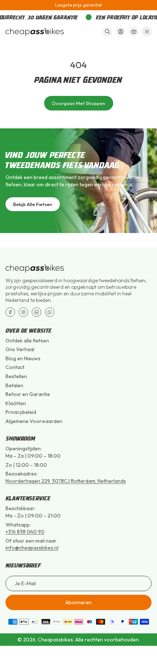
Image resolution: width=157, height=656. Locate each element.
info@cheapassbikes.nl (31, 547)
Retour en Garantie (27, 394)
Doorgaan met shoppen (78, 103)
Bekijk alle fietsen (32, 204)
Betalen (14, 385)
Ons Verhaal (19, 349)
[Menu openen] (147, 31)
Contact (14, 367)
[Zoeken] (107, 31)
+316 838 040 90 (25, 531)
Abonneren (78, 602)
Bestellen (16, 376)
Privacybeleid (20, 412)
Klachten (15, 403)
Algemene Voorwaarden (33, 421)
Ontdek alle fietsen (27, 340)
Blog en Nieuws (23, 358)
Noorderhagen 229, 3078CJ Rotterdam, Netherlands (65, 481)
